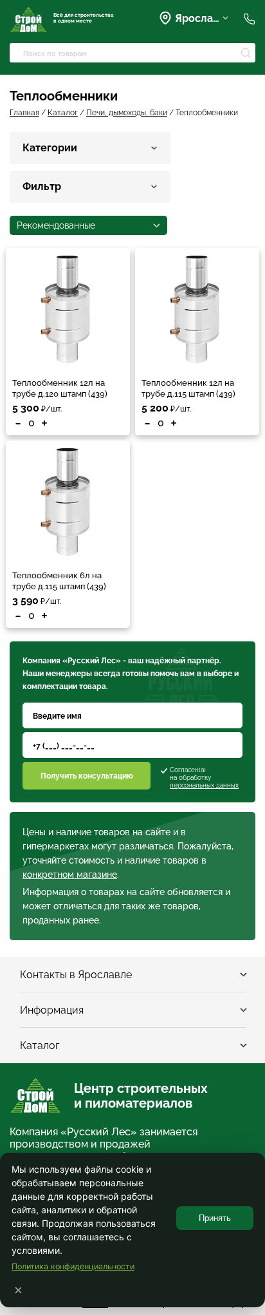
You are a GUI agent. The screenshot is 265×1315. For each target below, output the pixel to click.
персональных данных (204, 785)
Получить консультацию (87, 775)
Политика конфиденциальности (73, 1266)
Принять (215, 1218)
